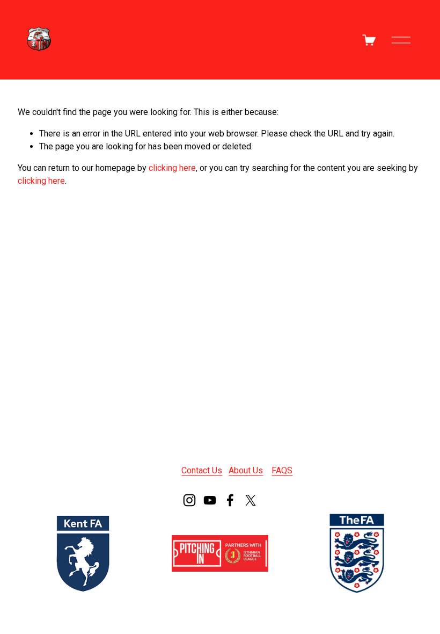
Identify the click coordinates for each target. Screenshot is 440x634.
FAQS (282, 470)
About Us (246, 470)
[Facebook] (230, 500)
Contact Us (201, 470)
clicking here (172, 168)
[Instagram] (189, 500)
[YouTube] (209, 500)
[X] (250, 500)
